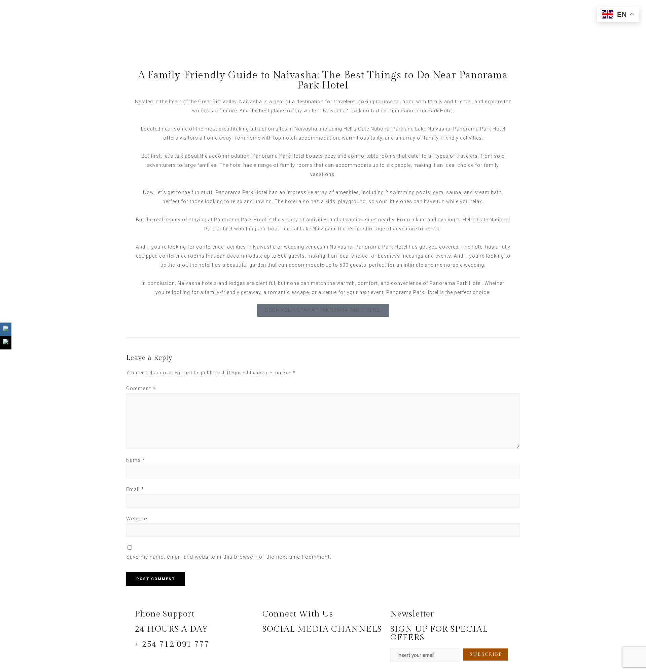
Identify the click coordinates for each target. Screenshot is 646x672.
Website (136, 519)
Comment (140, 388)
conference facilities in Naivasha (236, 247)
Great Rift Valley (217, 101)
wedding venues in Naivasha (318, 247)
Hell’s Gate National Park (373, 129)
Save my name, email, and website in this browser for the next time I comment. (228, 557)
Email (135, 489)
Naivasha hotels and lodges (211, 283)
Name (135, 460)
